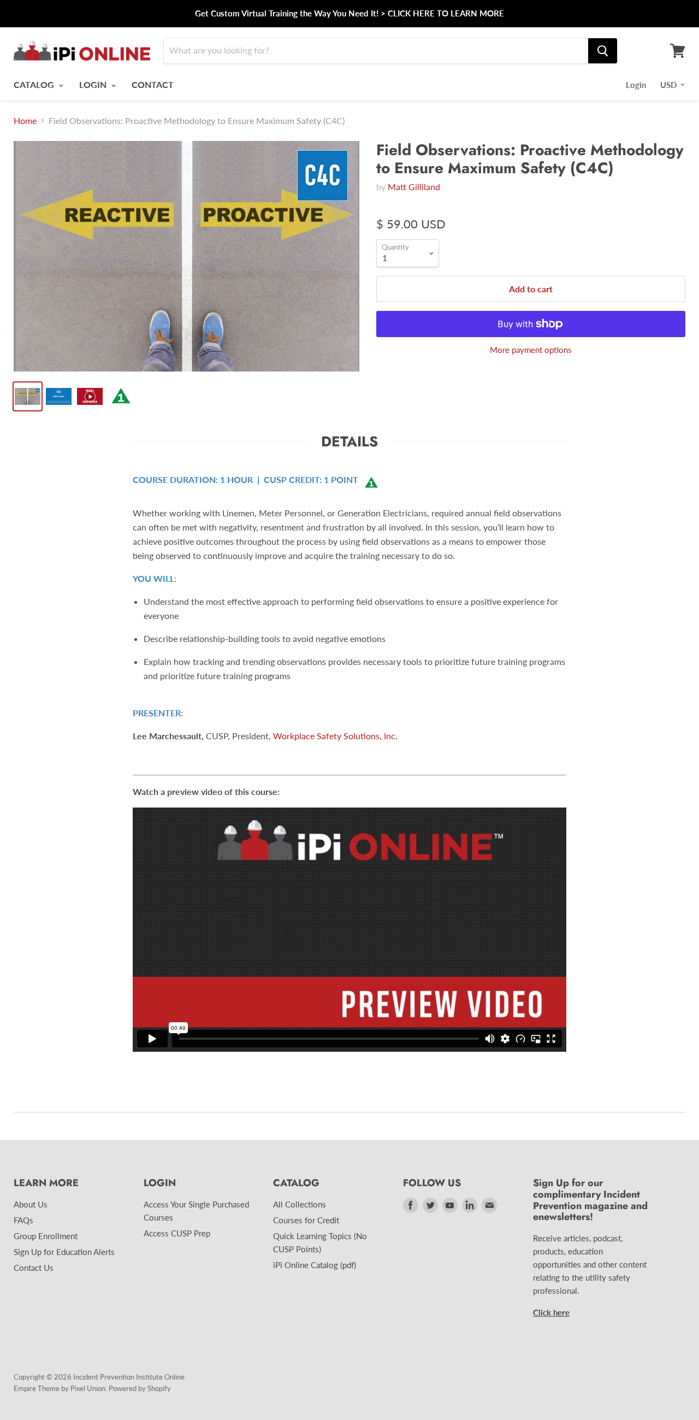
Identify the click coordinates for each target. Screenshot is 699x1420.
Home (25, 121)
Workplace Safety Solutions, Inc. (335, 735)
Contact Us (34, 1267)
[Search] (602, 50)
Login (636, 85)
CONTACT (153, 84)
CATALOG (35, 84)
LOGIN (94, 84)
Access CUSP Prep (177, 1233)
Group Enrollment (46, 1236)
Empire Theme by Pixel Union (59, 1388)
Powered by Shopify (140, 1388)
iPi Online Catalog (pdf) (314, 1265)
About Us (31, 1204)
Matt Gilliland (414, 186)
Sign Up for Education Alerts (64, 1252)
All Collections (299, 1204)
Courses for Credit (306, 1220)
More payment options (531, 350)
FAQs (23, 1220)
